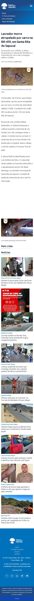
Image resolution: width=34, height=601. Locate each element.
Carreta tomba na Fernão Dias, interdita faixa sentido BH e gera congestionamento (14, 337)
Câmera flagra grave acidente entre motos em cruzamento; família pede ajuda (16, 429)
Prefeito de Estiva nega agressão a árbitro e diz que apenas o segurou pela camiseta (15, 489)
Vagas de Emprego (8, 21)
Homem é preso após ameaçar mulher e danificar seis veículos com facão (16, 459)
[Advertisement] (17, 202)
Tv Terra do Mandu (8, 16)
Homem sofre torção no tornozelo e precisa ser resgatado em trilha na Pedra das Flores (16, 520)
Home (4, 13)
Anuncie (17, 552)
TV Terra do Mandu (17, 549)
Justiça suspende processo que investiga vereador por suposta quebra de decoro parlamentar (14, 369)
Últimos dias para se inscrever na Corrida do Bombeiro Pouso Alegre (15, 399)
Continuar (17, 598)
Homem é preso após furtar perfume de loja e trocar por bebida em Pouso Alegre (16, 282)
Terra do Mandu (6, 61)
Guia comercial (7, 19)
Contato (17, 554)
